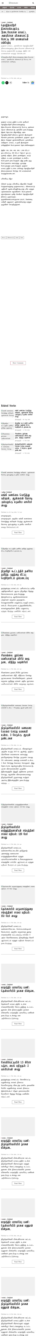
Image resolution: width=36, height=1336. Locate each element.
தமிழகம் (4, 8)
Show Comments (18, 363)
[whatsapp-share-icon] (3, 84)
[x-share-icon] (6, 84)
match (17, 237)
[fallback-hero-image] (7, 413)
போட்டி (3, 237)
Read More (18, 532)
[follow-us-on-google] (32, 82)
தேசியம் (12, 8)
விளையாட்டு (10, 237)
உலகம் (19, 8)
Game (21, 237)
